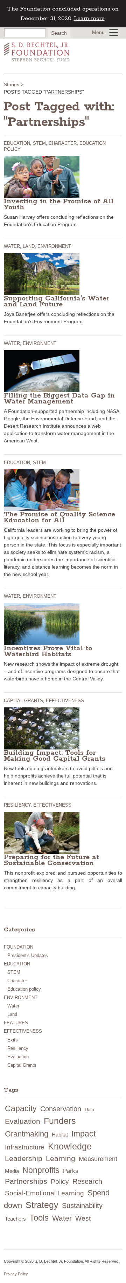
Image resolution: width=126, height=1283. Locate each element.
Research (87, 1181)
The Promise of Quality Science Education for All (59, 517)
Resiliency (17, 805)
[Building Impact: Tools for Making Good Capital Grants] (41, 728)
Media (12, 1171)
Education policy (24, 989)
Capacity (21, 1108)
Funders (60, 1121)
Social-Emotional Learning (44, 1193)
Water (12, 246)
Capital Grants (23, 700)
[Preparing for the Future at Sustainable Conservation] (41, 832)
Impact (83, 1133)
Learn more (89, 18)
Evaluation (18, 1056)
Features (16, 1022)
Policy (60, 1181)
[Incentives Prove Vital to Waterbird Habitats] (41, 623)
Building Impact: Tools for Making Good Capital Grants (54, 755)
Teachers (15, 1219)
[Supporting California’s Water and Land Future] (41, 273)
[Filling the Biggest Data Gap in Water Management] (41, 370)
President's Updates (27, 955)
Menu (98, 32)
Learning (60, 1158)
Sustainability (82, 1205)
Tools (39, 1217)
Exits (12, 1040)
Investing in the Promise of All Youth (58, 204)
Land (29, 246)
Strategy (42, 1205)
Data (89, 1109)
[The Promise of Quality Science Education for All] (41, 490)
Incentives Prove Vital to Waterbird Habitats (48, 651)
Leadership (23, 1158)
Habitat (60, 1135)
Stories (11, 84)
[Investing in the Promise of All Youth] (41, 176)
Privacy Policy (16, 1274)
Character (63, 143)
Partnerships (26, 1181)
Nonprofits (40, 1170)
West (83, 1218)
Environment (54, 246)
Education (17, 143)
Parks (70, 1171)
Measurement (98, 1158)
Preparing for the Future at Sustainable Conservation (51, 860)
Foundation (18, 947)
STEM (39, 143)
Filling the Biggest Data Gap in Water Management (59, 398)
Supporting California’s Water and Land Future (56, 301)
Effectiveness (65, 700)
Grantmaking (26, 1133)
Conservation (60, 1109)
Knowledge (70, 1146)
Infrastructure (24, 1147)
